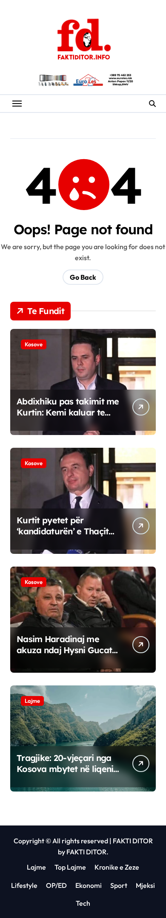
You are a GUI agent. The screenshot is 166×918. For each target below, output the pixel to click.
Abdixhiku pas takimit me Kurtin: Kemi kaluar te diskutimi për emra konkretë (68, 418)
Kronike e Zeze (116, 867)
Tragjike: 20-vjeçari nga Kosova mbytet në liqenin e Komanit (67, 768)
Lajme (32, 700)
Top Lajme (70, 867)
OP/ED (56, 885)
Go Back (83, 277)
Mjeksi (145, 885)
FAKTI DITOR (133, 841)
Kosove (34, 344)
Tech (83, 903)
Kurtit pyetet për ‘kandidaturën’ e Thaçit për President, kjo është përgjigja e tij (64, 537)
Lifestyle (24, 885)
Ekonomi (88, 885)
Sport (118, 885)
